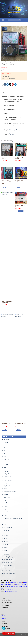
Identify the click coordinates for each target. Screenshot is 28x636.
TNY (4, 450)
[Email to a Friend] (10, 84)
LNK (4, 453)
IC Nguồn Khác (6, 464)
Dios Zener (6, 541)
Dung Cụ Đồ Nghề (11, 62)
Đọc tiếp (20, 211)
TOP (4, 447)
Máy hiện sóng (6, 483)
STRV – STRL (6, 459)
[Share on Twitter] (7, 84)
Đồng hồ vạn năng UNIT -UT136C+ (7, 424)
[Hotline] (3, 633)
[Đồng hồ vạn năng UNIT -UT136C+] (7, 368)
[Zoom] (3, 59)
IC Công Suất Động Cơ (8, 474)
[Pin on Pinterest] (13, 84)
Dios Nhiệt (6, 535)
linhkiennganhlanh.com (15, 130)
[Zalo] (3, 628)
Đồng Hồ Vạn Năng (20, 62)
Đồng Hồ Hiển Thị (7, 497)
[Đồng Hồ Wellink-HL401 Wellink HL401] (7, 246)
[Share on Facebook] (5, 84)
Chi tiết (4, 163)
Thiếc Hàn (6, 502)
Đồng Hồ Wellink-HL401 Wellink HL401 (7, 302)
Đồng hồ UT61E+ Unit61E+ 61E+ (20, 424)
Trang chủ (3, 62)
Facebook (4, 616)
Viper (5, 467)
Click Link (11, 134)
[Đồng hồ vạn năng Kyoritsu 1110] (21, 149)
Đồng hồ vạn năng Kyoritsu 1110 (19, 158)
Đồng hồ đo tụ (6, 494)
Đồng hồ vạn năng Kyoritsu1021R (19, 181)
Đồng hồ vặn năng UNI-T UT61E (20, 206)
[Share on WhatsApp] (2, 84)
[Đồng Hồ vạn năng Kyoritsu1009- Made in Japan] (7, 173)
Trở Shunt (5, 550)
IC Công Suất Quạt (7, 476)
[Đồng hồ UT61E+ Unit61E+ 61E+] (21, 368)
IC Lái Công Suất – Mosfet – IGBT (10, 521)
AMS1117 (6, 512)
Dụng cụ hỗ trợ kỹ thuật (8, 500)
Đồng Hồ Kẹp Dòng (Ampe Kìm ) (10, 491)
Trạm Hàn (5, 488)
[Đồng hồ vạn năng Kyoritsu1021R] (21, 173)
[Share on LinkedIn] (15, 84)
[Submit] (20, 20)
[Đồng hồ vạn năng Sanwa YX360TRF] (7, 149)
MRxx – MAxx (6, 462)
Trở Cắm (5, 547)
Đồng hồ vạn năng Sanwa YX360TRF (7, 158)
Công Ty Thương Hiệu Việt (20, 634)
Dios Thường (6, 538)
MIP (4, 445)
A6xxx (5, 456)
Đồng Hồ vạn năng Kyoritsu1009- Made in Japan (6, 182)
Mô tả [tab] (2, 93)
